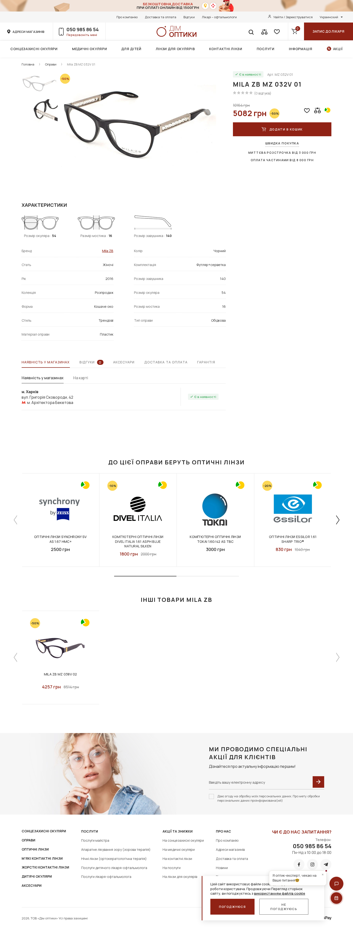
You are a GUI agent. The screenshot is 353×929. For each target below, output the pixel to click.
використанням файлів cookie (279, 893)
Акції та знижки (178, 831)
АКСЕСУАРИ (32, 885)
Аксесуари (124, 362)
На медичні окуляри (179, 849)
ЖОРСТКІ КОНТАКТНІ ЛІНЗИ (45, 867)
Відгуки (189, 17)
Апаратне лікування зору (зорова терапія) (116, 849)
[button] (336, 884)
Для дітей (131, 49)
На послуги (172, 867)
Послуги (265, 49)
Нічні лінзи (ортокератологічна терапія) (114, 858)
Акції (338, 49)
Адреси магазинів (230, 849)
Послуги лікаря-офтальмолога (106, 876)
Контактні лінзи (225, 49)
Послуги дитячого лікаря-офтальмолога (114, 867)
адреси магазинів (28, 32)
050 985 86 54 (83, 29)
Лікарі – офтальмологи (219, 17)
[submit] (318, 782)
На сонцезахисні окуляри (183, 840)
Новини (222, 867)
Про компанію (127, 17)
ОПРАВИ (28, 840)
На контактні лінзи (177, 858)
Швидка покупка (282, 143)
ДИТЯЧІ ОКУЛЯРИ (37, 876)
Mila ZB (107, 251)
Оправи (50, 64)
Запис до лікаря (328, 31)
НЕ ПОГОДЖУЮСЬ (283, 906)
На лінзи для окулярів (180, 876)
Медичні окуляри (89, 49)
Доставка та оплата (160, 17)
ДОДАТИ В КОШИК (286, 129)
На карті (80, 377)
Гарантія (206, 362)
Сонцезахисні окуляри (34, 49)
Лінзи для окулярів (175, 49)
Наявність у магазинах (46, 362)
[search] (251, 31)
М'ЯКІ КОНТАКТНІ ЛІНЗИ (42, 858)
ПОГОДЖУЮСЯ (232, 907)
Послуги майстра (95, 840)
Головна (28, 64)
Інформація (300, 49)
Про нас (223, 831)
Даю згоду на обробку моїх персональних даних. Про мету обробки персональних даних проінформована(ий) (268, 798)
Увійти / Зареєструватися (293, 17)
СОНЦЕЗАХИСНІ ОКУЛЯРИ (44, 831)
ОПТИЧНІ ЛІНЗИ (35, 849)
